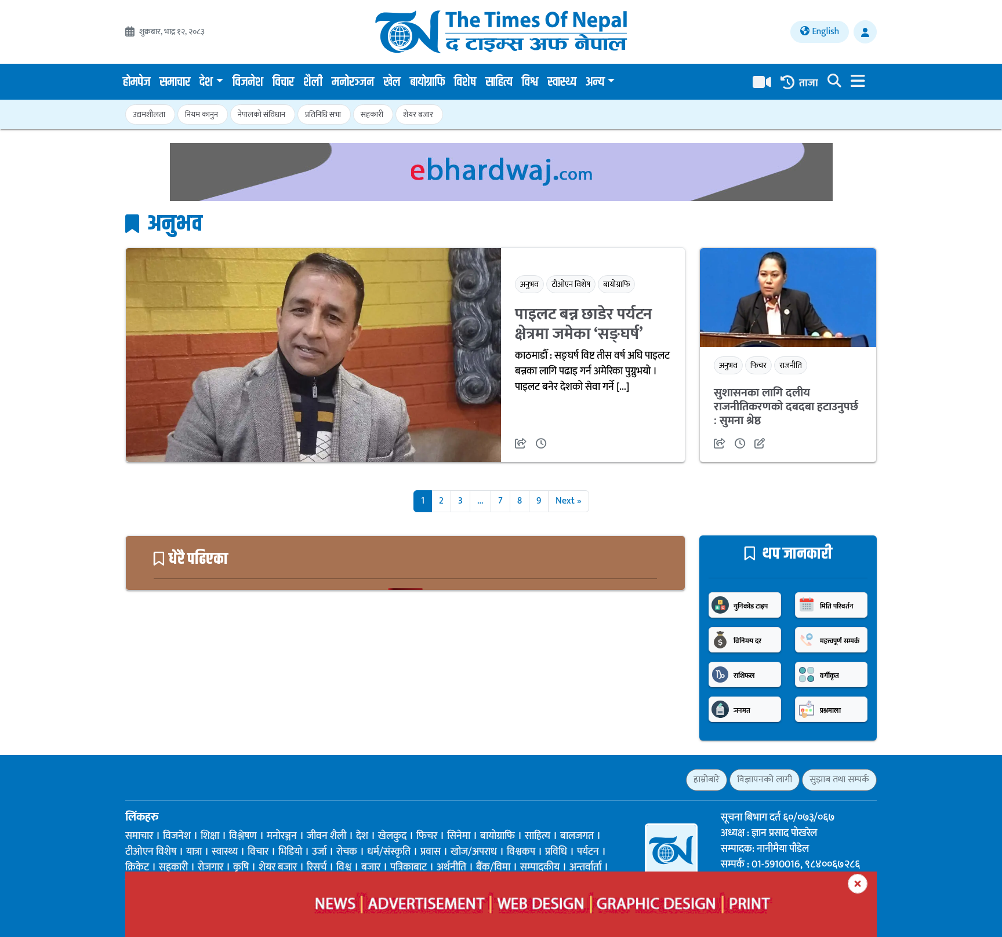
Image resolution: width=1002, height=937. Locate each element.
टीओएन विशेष (570, 284)
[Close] (857, 884)
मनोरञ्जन (353, 82)
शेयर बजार (418, 114)
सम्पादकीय (540, 867)
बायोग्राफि (427, 82)
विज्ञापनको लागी (764, 779)
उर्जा (319, 852)
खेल (392, 82)
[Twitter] (151, 779)
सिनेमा (458, 836)
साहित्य (499, 82)
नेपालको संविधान (261, 114)
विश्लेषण (243, 836)
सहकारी (372, 114)
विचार (283, 82)
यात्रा (194, 852)
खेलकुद (392, 836)
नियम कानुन (201, 114)
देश (206, 82)
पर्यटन (588, 852)
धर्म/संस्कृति (389, 852)
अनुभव (529, 284)
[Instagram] (171, 779)
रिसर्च (316, 867)
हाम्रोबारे (707, 779)
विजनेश (248, 82)
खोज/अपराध (474, 852)
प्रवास (430, 852)
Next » (569, 501)
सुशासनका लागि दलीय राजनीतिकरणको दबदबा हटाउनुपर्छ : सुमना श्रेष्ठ (786, 407)
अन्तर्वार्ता (585, 867)
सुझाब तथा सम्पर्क (839, 779)
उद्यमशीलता (149, 114)
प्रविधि (556, 852)
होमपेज (136, 82)
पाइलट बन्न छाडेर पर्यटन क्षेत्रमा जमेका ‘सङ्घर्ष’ (583, 324)
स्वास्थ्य (561, 82)
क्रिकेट (137, 867)
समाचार (174, 82)
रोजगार (210, 867)
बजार (370, 867)
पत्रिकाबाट (408, 867)
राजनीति (790, 365)
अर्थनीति (451, 867)
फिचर (758, 365)
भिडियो (290, 852)
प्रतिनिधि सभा (323, 114)
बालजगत (577, 836)
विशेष (465, 82)
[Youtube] (191, 779)
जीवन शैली (326, 836)
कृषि (241, 867)
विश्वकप (521, 852)
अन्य (595, 82)
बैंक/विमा (493, 867)
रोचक (346, 852)
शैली (312, 82)
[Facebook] (130, 779)
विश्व (530, 82)
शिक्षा (210, 836)
